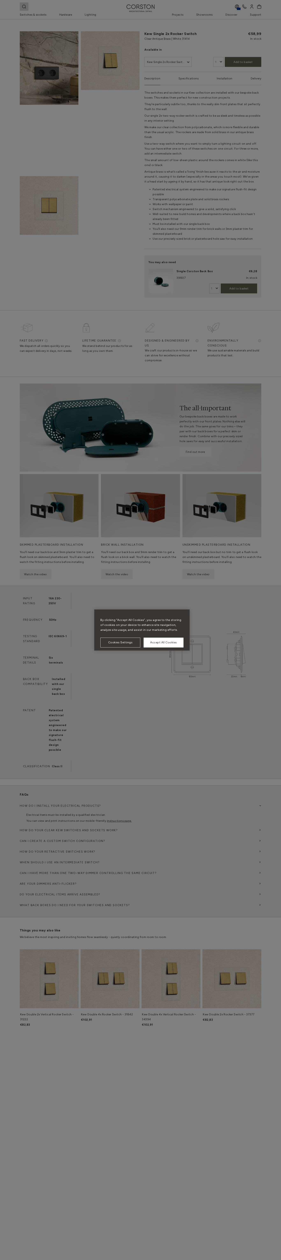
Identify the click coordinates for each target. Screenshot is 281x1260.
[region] (142, 630)
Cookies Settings (120, 642)
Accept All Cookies (163, 642)
